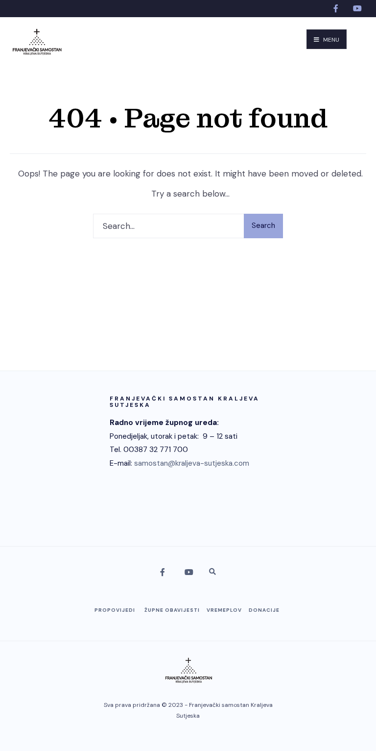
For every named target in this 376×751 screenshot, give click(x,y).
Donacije (264, 610)
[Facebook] (337, 8)
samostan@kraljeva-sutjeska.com (191, 463)
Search (263, 225)
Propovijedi (114, 610)
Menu (330, 40)
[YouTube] (356, 8)
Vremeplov (224, 610)
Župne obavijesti (172, 610)
